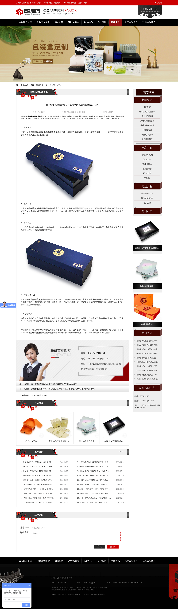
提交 (112, 546)
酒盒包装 (59, 22)
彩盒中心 (88, 22)
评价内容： (25, 532)
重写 (99, 546)
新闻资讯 (115, 22)
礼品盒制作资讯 (147, 125)
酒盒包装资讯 (147, 116)
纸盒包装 (147, 173)
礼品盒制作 (147, 169)
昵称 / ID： (25, 527)
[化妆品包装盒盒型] (60, 169)
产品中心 (147, 147)
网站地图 (158, 3)
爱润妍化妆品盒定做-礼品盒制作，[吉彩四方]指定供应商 (72, 590)
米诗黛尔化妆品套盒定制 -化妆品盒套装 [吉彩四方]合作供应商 (83, 587)
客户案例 (101, 22)
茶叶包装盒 (73, 22)
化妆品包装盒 (43, 22)
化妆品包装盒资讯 (53, 85)
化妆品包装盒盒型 (39, 395)
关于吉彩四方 (131, 22)
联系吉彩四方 (149, 22)
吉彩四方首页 (25, 22)
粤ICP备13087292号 (98, 594)
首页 (32, 85)
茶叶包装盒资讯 (147, 121)
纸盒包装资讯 (147, 135)
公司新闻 (147, 107)
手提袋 (147, 178)
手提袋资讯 (147, 130)
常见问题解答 (147, 139)
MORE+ (122, 452)
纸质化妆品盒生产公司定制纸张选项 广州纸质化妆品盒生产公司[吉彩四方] (63, 389)
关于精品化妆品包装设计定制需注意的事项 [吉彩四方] (54, 384)
